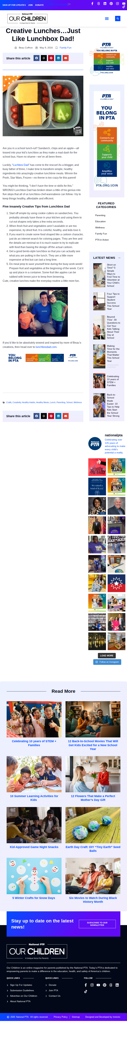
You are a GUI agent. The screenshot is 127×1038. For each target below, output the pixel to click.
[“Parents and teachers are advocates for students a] (116, 525)
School (69, 402)
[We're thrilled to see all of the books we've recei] (116, 641)
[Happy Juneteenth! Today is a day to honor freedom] (116, 583)
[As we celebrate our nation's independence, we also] (97, 467)
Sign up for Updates (14, 5)
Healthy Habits (28, 402)
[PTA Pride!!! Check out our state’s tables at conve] (116, 564)
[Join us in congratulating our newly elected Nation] (97, 506)
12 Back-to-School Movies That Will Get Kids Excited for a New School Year (93, 745)
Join (30, 5)
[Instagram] (117, 3)
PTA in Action (102, 239)
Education (100, 221)
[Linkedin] (104, 3)
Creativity (17, 402)
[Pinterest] (111, 3)
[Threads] (98, 3)
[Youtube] (123, 3)
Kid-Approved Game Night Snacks (34, 847)
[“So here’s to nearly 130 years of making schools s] (116, 544)
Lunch (53, 402)
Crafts (9, 402)
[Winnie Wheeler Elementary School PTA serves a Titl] (116, 467)
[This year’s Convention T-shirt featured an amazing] (97, 544)
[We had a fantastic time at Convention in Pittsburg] (97, 486)
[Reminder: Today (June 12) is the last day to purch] (97, 622)
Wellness (78, 402)
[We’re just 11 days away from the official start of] (97, 641)
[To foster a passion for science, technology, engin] (97, 602)
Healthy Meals (42, 402)
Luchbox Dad (21, 165)
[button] (107, 18)
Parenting (61, 402)
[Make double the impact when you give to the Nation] (116, 602)
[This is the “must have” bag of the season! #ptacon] (97, 583)
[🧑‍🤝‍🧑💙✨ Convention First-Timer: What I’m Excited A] (116, 622)
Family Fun (65, 47)
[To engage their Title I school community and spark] (116, 486)
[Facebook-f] (92, 3)
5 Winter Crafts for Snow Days (34, 898)
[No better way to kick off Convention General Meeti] (97, 564)
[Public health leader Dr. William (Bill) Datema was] (116, 506)
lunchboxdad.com (46, 347)
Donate (39, 5)
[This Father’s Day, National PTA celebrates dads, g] (97, 525)
